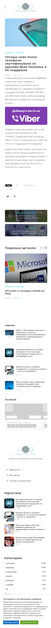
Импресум (14, 475)
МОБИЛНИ (10, 53)
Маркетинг (14, 469)
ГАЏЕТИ (26, 576)
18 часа (18, 375)
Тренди (20, 53)
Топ (40, 213)
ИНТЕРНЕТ (10, 287)
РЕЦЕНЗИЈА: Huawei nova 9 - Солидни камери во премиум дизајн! (27, 218)
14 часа (18, 342)
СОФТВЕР (26, 585)
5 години (8, 75)
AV (26, 589)
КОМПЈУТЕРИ (26, 572)
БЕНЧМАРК (32, 213)
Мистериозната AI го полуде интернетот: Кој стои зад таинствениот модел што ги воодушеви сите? (28, 503)
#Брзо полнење (29, 185)
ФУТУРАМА (31, 228)
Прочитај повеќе (11, 622)
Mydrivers (41, 78)
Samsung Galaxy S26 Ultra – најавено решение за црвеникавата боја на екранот (30, 527)
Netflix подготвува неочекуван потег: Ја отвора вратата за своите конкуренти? (30, 540)
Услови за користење (20, 480)
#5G (17, 185)
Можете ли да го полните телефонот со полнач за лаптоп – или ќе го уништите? (30, 515)
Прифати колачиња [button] (29, 622)
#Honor (9, 189)
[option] (26, 275)
